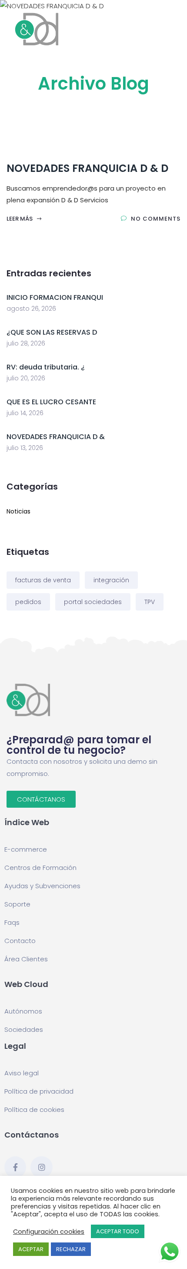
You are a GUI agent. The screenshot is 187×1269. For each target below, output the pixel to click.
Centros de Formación (40, 867)
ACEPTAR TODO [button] (117, 1231)
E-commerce (25, 849)
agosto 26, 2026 (31, 308)
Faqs (12, 922)
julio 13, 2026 (25, 447)
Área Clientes (26, 959)
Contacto (20, 940)
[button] (41, 799)
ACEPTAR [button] (30, 1249)
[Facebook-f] (15, 1167)
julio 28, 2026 (26, 343)
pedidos (28, 602)
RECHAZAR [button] (71, 1249)
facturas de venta (43, 580)
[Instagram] (41, 1167)
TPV (149, 602)
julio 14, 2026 (25, 413)
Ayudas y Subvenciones (42, 885)
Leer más (20, 219)
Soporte (17, 904)
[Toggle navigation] (175, 29)
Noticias (18, 511)
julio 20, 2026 (26, 378)
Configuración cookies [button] (48, 1231)
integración (111, 580)
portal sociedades (93, 602)
